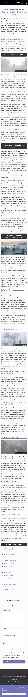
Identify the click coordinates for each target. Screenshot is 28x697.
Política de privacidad (14, 682)
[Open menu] (2, 3)
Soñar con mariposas (9, 551)
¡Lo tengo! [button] (14, 694)
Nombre (5, 628)
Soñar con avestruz (9, 589)
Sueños (6, 9)
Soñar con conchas (9, 554)
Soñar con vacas (8, 575)
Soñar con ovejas (8, 572)
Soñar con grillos (8, 578)
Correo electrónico (9, 635)
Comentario (6, 610)
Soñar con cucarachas (10, 560)
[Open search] (26, 3)
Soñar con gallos (8, 566)
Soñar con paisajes (9, 549)
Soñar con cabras (8, 587)
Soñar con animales (9, 563)
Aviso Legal (14, 679)
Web (4, 643)
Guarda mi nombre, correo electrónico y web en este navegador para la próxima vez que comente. (14, 655)
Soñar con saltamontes (10, 584)
